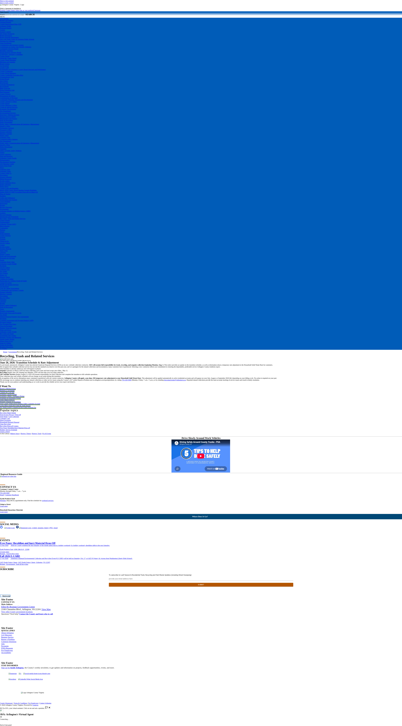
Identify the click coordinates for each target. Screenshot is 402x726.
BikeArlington (5, 226)
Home (5, 352)
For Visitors (4, 273)
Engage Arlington (6, 132)
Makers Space (15, 433)
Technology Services (7, 128)
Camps (2, 245)
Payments (3, 318)
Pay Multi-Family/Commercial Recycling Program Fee (18, 407)
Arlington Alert (5, 137)
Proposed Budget (5, 28)
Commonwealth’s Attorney (9, 139)
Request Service (7, 637)
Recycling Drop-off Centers (9, 426)
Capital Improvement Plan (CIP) (10, 24)
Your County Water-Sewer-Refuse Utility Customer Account (20, 404)
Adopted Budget (5, 22)
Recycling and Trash (7, 334)
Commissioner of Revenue (9, 98)
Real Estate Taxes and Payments (10, 313)
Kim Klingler (4, 86)
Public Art (3, 275)
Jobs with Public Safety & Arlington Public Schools (17, 39)
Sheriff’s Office (5, 126)
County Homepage (6, 703)
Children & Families (6, 279)
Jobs (3, 644)
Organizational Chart (7, 77)
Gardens (3, 213)
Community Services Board (9, 49)
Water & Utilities (5, 343)
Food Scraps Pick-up (7, 415)
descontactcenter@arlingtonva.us (175, 380)
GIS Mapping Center (7, 164)
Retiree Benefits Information (9, 37)
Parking (2, 230)
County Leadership (6, 71)
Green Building (5, 202)
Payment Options (5, 322)
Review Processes (6, 207)
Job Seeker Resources (7, 34)
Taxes (2, 309)
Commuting (4, 228)
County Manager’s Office (8, 105)
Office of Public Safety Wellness (10, 151)
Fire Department (5, 111)
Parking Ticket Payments (8, 328)
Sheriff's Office (5, 145)
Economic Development (8, 109)
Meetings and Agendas (7, 62)
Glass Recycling (5, 424)
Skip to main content (7, 3)
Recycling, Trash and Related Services (12, 218)
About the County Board (8, 58)
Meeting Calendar (6, 134)
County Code (4, 68)
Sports (2, 260)
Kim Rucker (4, 83)
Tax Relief (3, 315)
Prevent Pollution (5, 215)
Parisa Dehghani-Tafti (7, 90)
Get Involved (4, 66)
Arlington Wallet (5, 26)
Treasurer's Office (6, 130)
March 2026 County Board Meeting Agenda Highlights (18, 190)
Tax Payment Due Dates (8, 324)
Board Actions (5, 64)
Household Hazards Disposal (9, 422)
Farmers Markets (5, 249)
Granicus (35, 705)
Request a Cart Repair (7, 390)
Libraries (3, 252)
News (2, 168)
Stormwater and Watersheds (9, 217)
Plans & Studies (5, 194)
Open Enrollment (5, 43)
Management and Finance (8, 118)
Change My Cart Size (7, 392)
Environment (4, 209)
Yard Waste (4, 417)
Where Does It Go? (6, 341)
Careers (2, 30)
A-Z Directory (6, 635)
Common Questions (8, 642)
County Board (4, 56)
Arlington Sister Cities (7, 262)
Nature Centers (5, 254)
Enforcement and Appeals (8, 200)
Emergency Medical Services (9, 115)
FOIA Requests (7, 648)
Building (3, 196)
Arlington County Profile (8, 158)
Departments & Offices (7, 96)
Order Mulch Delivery (7, 400)
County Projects (5, 94)
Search (2, 15)
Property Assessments (7, 311)
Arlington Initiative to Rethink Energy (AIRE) (15, 211)
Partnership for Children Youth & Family (13, 281)
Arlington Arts (5, 269)
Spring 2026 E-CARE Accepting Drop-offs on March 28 (19, 192)
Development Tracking (7, 162)
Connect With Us (5, 173)
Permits (2, 205)
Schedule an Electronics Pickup (10, 398)
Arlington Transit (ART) (8, 224)
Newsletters (4, 175)
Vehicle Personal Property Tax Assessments (14, 317)
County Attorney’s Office (8, 102)
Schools (2, 237)
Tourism (2, 239)
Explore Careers (5, 32)
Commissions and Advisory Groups (12, 45)
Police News (4, 186)
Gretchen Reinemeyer (7, 85)
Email (2, 495)
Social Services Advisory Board (10, 52)
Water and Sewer (5, 330)
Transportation (5, 222)
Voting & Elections (6, 345)
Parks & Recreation (6, 120)
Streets (2, 232)
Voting (2, 152)
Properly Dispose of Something (10, 402)
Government (12, 352)
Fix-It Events (46, 433)
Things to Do (4, 241)
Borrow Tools (36, 433)
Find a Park (4, 251)
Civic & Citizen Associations (9, 288)
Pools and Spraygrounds (8, 256)
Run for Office (5, 298)
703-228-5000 (126, 380)
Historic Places (5, 277)
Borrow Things (26, 433)
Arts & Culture (5, 243)
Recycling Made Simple (8, 413)
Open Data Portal (6, 166)
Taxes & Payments (6, 326)
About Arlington (5, 154)
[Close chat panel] (1, 717)
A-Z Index (3, 349)
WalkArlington (5, 234)
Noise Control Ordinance (8, 305)
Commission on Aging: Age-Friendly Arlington (15, 47)
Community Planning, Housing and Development (16, 100)
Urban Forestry (5, 220)
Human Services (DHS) (8, 117)
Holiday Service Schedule (8, 430)
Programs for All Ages (7, 258)
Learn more (4, 506)
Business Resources (6, 347)
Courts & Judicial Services (8, 107)
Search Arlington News (7, 183)
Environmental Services (8, 113)
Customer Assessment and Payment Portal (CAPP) (17, 320)
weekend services (47, 500)
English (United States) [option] (20, 10)
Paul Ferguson (5, 92)
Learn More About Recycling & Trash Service (15, 405)
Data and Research (6, 156)
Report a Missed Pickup (8, 388)
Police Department (6, 122)
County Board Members (8, 60)
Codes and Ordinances (7, 198)
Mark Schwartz (5, 88)
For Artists (3, 271)
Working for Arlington (7, 41)
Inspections (3, 203)
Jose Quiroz (4, 81)
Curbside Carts (5, 418)
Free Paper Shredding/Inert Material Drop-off (15, 428)
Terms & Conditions (20, 703)
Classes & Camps (6, 283)
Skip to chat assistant (7, 1)
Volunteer (3, 149)
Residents (3, 266)
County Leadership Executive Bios (11, 75)
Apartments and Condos (8, 335)
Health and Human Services (9, 285)
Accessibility (6, 653)
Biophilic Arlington (6, 51)
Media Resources (5, 179)
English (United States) (20, 6)
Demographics (5, 160)
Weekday (3, 500)
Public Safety (4, 135)
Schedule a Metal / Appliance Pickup (12, 396)
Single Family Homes (7, 339)
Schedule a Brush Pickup (8, 394)
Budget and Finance (6, 20)
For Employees (7, 650)
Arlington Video (5, 171)
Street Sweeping (5, 420)
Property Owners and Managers (10, 337)
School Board (4, 79)
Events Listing (5, 181)
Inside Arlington (5, 185)
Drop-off (18, 415)
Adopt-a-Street (5, 432)
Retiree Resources (6, 35)
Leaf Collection (14, 417)
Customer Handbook (12, 495)
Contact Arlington (45, 703)
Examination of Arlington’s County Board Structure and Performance (23, 69)
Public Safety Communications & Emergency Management (19, 124)
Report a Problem (8, 639)
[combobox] (10, 8)
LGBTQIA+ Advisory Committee (11, 54)
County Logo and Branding (9, 188)
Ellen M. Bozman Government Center (18, 606)
